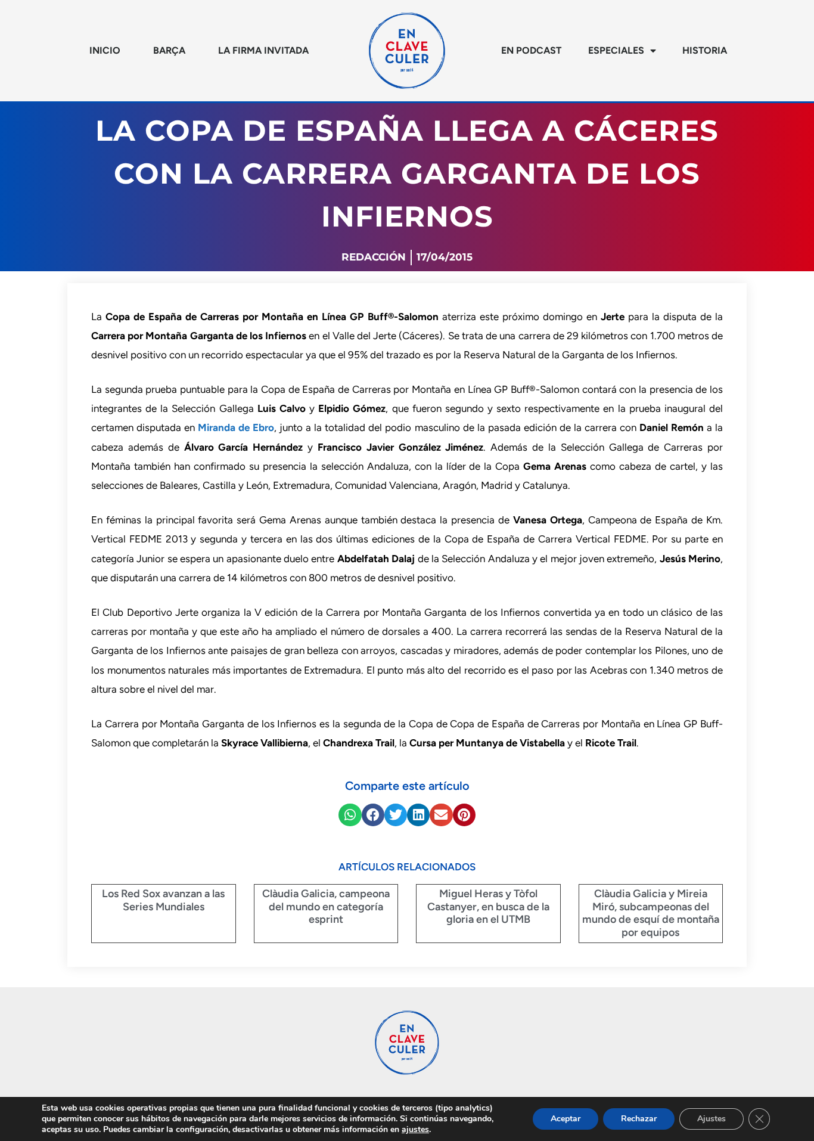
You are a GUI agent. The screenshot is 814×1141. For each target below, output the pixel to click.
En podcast (531, 50)
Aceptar (565, 1118)
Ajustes (711, 1118)
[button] (349, 815)
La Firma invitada (263, 50)
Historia (704, 50)
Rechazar (639, 1118)
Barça (169, 50)
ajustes (415, 1129)
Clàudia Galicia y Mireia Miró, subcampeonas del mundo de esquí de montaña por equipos (650, 913)
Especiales (616, 50)
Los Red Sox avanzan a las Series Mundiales (163, 900)
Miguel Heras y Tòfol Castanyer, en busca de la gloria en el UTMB (488, 906)
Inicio (104, 50)
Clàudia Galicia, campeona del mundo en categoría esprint (326, 906)
